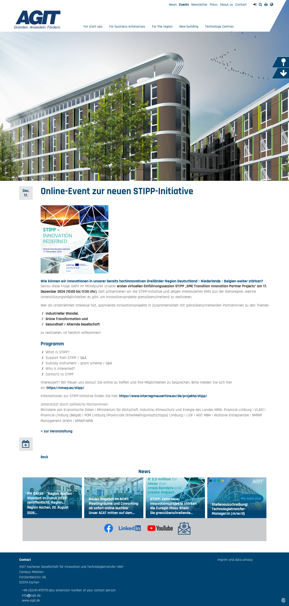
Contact (241, 4)
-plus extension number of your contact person (82, 590)
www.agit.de (29, 600)
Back (44, 457)
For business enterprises (127, 26)
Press (214, 4)
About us (226, 4)
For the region (162, 26)
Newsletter (199, 4)
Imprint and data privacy (235, 559)
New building (188, 26)
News (173, 4)
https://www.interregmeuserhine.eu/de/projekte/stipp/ (163, 396)
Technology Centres (219, 26)
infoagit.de (30, 595)
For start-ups (93, 26)
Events (184, 4)
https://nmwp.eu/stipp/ (65, 387)
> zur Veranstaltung (56, 431)
